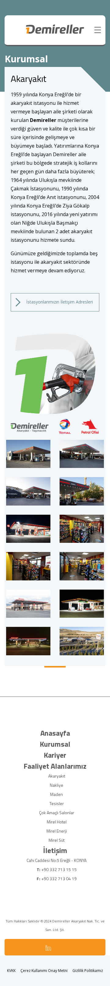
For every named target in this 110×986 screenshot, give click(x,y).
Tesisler (57, 803)
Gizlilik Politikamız (87, 970)
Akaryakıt (56, 776)
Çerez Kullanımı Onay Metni (44, 970)
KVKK (11, 970)
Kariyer (55, 754)
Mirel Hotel (57, 822)
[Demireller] (55, 29)
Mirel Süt (56, 840)
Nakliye (56, 785)
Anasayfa (55, 732)
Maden (56, 794)
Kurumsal (55, 743)
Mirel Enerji (56, 831)
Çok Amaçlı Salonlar (56, 812)
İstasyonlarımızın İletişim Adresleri (59, 302)
